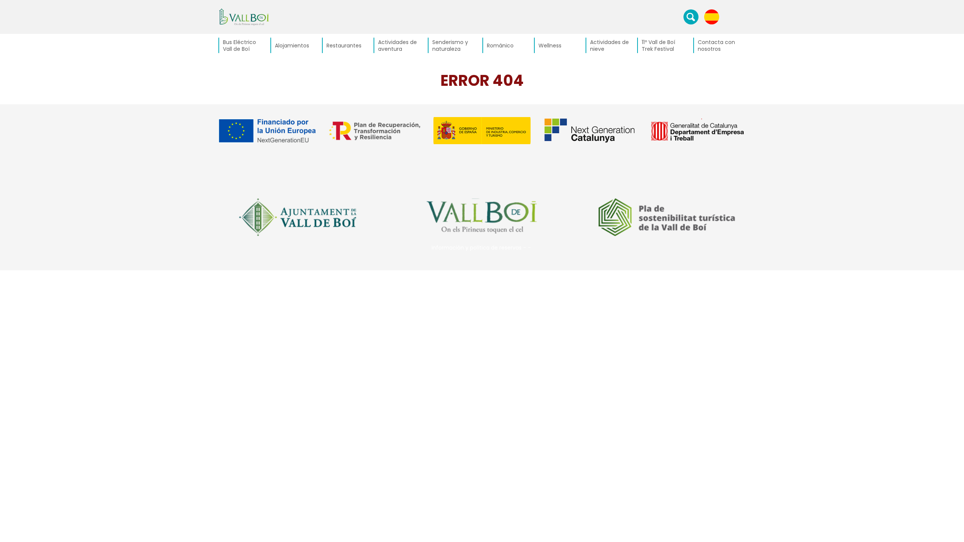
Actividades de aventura (397, 45)
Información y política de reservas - (479, 247)
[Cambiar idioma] (711, 16)
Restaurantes (344, 45)
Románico (500, 45)
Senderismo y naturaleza (450, 45)
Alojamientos (292, 45)
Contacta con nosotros (716, 45)
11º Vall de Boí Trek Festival (658, 45)
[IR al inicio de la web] (244, 16)
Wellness (549, 45)
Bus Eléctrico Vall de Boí (239, 45)
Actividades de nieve (609, 45)
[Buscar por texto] (691, 16)
